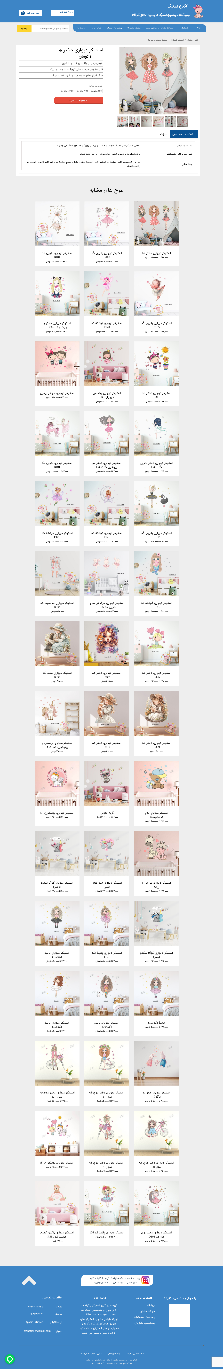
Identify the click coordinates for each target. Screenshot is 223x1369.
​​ (177, 5)
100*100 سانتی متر (66, 91)
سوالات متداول (147, 1311)
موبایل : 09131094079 (45, 1314)
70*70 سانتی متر (82, 91)
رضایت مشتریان (134, 28)
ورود (71, 12)
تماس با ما (96, 28)
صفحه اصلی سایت (135, 1353)
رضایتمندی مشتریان (145, 1323)
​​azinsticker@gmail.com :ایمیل (43, 1331)
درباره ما (81, 28)
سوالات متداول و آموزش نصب (159, 28)
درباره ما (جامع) (114, 1353)
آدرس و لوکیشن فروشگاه (91, 1353)
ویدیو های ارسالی (114, 28)
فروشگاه (184, 28)
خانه (198, 28)
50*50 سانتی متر (96, 91)
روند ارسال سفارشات (144, 1317)
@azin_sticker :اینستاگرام (45, 1322)
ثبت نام (63, 12)
